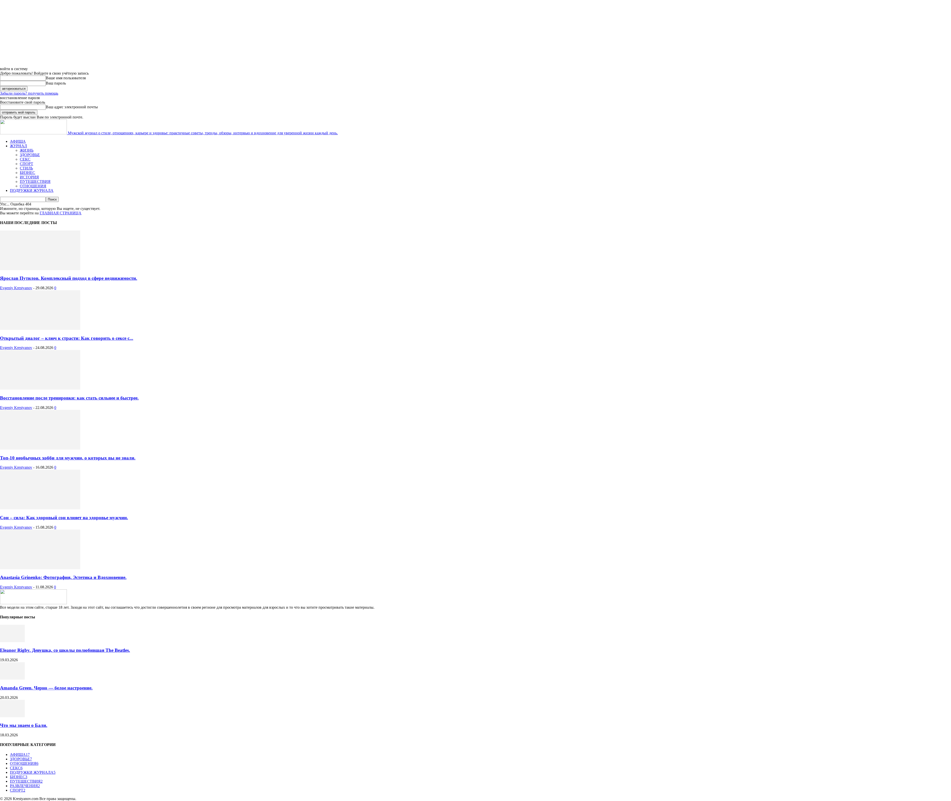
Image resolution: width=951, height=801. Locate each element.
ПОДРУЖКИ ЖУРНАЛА (31, 190)
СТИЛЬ (26, 168)
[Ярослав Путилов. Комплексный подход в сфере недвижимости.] (40, 269)
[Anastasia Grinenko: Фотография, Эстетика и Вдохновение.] (40, 568)
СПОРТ (26, 164)
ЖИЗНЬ (26, 150)
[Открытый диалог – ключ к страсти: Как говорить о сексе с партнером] (40, 328)
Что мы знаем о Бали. (23, 725)
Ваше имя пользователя (66, 78)
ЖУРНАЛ (18, 146)
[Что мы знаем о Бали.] (12, 716)
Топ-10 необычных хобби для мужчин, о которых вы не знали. (67, 457)
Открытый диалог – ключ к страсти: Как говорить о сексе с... (66, 338)
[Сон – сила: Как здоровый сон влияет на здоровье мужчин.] (40, 508)
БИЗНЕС (27, 173)
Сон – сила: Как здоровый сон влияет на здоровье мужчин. (64, 517)
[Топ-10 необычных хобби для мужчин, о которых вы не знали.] (40, 448)
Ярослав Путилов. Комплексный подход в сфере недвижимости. (68, 278)
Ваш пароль (56, 83)
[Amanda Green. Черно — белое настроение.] (12, 678)
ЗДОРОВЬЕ (30, 155)
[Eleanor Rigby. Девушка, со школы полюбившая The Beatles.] (12, 641)
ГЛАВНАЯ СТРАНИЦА (60, 213)
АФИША (18, 141)
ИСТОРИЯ (29, 177)
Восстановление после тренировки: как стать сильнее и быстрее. (69, 397)
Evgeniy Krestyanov (16, 288)
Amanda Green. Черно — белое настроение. (46, 687)
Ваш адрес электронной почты (72, 107)
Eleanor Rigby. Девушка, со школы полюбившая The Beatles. (65, 650)
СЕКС (25, 159)
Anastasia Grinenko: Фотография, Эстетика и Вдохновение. (63, 577)
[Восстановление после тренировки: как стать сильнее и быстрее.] (40, 388)
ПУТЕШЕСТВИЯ (35, 181)
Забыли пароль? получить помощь (29, 93)
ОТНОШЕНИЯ (33, 186)
